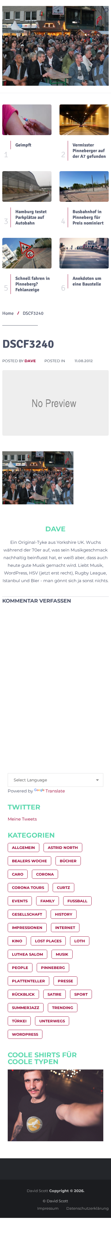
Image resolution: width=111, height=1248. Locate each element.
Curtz (63, 887)
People (20, 967)
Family (47, 901)
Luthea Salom (27, 954)
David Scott (37, 1190)
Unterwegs (52, 1021)
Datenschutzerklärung (87, 1208)
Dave (30, 360)
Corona (45, 874)
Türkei (19, 1021)
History (63, 914)
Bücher (68, 861)
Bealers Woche (29, 861)
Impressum (48, 1208)
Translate (55, 791)
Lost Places (48, 941)
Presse (65, 981)
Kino (17, 941)
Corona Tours (28, 887)
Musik (62, 954)
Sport (81, 994)
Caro (17, 874)
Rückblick (23, 994)
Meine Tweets (22, 819)
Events (20, 901)
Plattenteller (28, 981)
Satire (54, 994)
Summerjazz (25, 1007)
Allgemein (23, 847)
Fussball (77, 901)
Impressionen (27, 927)
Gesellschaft (27, 914)
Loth (79, 941)
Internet (65, 927)
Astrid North (63, 847)
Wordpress (25, 1034)
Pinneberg (53, 967)
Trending (62, 1007)
